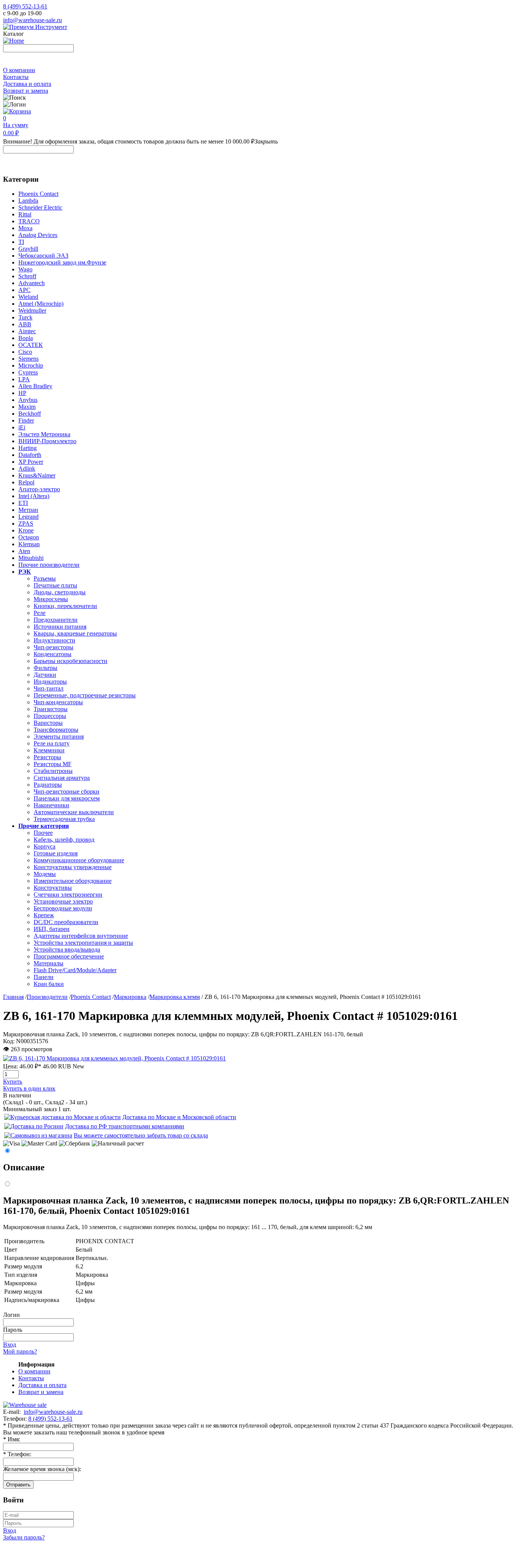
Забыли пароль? (24, 1537)
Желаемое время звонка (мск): (42, 1469)
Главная (13, 997)
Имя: (11, 1439)
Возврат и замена (25, 90)
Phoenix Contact (91, 997)
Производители (47, 997)
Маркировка (130, 997)
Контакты (16, 77)
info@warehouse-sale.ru (32, 20)
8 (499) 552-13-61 (25, 6)
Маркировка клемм (174, 997)
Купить (12, 1081)
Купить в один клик (29, 1088)
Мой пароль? (20, 1351)
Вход (9, 1344)
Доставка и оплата (27, 84)
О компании (19, 70)
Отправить (18, 1485)
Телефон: (17, 1454)
